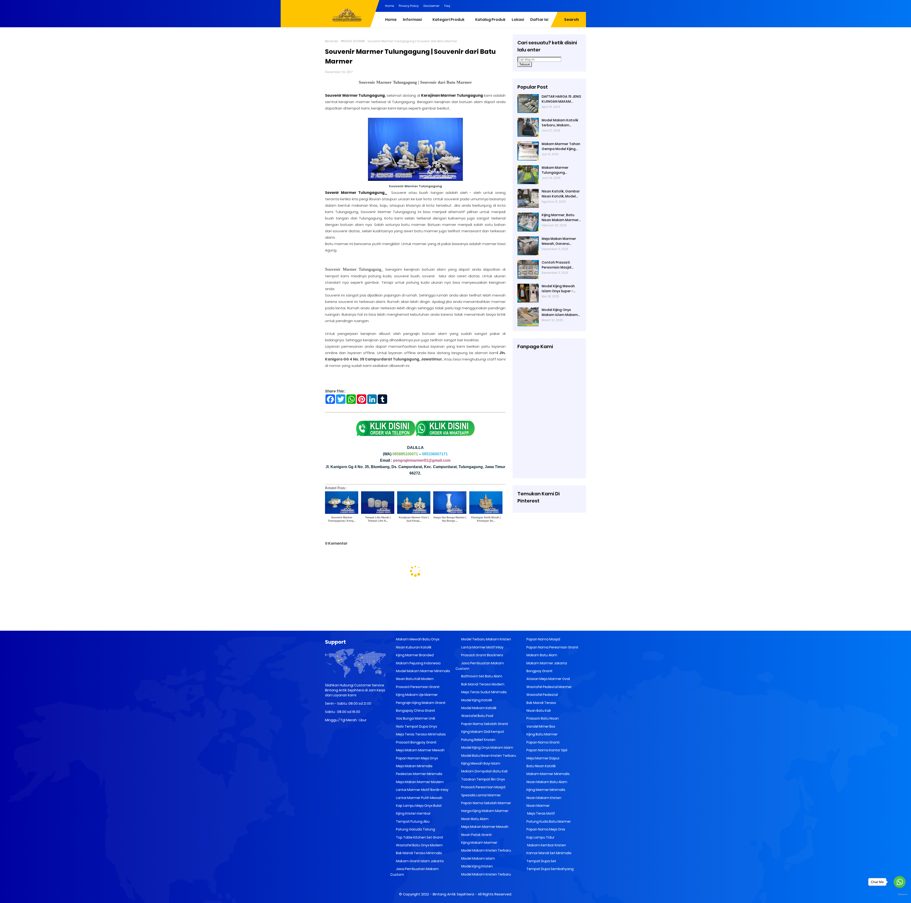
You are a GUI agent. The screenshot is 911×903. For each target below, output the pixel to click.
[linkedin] (554, 5)
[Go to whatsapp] (900, 882)
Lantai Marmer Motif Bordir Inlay (421, 789)
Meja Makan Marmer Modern (419, 782)
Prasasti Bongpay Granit (416, 742)
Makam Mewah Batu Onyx (417, 639)
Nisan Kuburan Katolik (413, 647)
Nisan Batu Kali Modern (414, 678)
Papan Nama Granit (543, 742)
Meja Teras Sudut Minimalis (483, 692)
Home (389, 6)
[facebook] (544, 5)
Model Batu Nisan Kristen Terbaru (488, 755)
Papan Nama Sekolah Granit (484, 723)
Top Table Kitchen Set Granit (419, 837)
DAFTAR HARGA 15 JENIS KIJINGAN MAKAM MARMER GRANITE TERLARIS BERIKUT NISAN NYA (561, 99)
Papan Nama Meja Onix (545, 829)
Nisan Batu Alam (474, 818)
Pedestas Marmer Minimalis (418, 773)
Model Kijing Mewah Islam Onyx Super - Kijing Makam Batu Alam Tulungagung (558, 289)
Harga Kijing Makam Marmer (484, 810)
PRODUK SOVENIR (353, 41)
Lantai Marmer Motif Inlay (481, 647)
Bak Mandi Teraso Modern (482, 684)
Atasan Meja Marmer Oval (548, 678)
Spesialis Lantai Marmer (480, 795)
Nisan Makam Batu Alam (546, 782)
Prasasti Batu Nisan (542, 718)
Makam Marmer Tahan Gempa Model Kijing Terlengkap (561, 146)
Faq (447, 6)
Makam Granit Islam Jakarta (419, 861)
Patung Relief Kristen (477, 739)
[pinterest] (535, 5)
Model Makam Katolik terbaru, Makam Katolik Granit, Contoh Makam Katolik (561, 123)
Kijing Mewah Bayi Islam (480, 763)
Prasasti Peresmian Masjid (482, 787)
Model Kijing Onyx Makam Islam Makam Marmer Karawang (560, 312)
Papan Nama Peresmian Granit (552, 647)
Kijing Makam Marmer (478, 842)
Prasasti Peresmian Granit (417, 686)
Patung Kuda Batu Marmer (548, 821)
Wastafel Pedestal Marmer (549, 686)
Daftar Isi (539, 19)
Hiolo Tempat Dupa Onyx (416, 726)
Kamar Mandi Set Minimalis (549, 853)
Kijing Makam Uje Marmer (416, 694)
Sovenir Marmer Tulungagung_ (356, 192)
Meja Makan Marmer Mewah (484, 826)
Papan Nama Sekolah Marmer (485, 803)
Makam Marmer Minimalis (548, 773)
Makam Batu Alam (541, 655)
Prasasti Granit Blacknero (481, 655)
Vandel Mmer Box (540, 726)
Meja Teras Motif (541, 813)
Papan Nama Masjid (543, 639)
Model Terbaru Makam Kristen (485, 639)
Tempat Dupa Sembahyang (550, 869)
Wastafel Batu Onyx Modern (419, 845)
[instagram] (572, 5)
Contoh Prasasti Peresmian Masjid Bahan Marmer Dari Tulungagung (558, 265)
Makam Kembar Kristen (546, 845)
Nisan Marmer (538, 805)
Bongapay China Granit (415, 710)
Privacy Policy (409, 6)
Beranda (331, 41)
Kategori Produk (448, 19)
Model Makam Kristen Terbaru (485, 850)
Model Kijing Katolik (476, 700)
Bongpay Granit (539, 671)
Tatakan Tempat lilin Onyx (482, 779)
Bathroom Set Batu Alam (481, 676)
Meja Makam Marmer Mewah (420, 750)
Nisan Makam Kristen (543, 797)
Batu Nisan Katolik (541, 766)
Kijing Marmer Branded (414, 655)
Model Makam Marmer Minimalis (423, 671)
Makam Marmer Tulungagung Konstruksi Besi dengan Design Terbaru (555, 170)
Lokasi (518, 19)
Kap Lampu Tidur (540, 837)
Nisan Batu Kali (538, 710)
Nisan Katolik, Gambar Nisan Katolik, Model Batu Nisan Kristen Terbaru (561, 194)
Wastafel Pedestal (542, 694)
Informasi (412, 19)
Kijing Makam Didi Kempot (482, 731)
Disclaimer (431, 6)
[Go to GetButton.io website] (899, 894)
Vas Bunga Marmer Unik (415, 718)
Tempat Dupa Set (541, 861)
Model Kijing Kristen (476, 866)
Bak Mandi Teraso (541, 702)
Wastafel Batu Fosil (476, 715)
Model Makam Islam (477, 858)
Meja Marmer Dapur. (543, 758)
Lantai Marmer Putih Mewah (418, 797)
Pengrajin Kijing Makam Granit (420, 702)
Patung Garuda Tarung (415, 829)
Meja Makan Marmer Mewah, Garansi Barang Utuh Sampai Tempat (559, 241)
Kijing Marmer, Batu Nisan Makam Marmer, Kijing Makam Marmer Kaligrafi (560, 218)
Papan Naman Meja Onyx (416, 758)
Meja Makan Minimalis (413, 766)
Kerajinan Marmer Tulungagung (452, 95)
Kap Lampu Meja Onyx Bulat (418, 805)
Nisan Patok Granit (476, 834)
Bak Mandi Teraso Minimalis (418, 853)
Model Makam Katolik (478, 708)
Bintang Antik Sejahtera (453, 894)
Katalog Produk (490, 19)
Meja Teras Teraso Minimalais (420, 734)
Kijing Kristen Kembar (413, 813)
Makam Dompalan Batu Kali (483, 771)
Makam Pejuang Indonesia (418, 663)
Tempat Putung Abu (412, 821)
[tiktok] (582, 5)
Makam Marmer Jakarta (546, 663)
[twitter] (563, 5)
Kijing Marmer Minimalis (545, 789)
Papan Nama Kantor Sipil (546, 750)
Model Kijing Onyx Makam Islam (486, 747)
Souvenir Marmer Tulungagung (355, 95)
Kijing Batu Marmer (542, 734)
